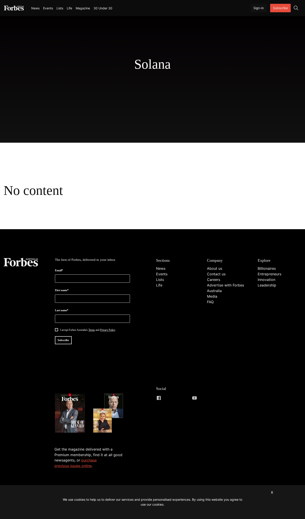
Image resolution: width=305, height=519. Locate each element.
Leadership (267, 285)
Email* (59, 270)
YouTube (194, 398)
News (35, 8)
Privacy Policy (107, 330)
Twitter (185, 398)
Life (69, 8)
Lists (59, 8)
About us (214, 268)
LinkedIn (167, 398)
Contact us (216, 274)
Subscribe (280, 8)
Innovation (266, 279)
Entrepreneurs (269, 274)
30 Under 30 (103, 8)
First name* (62, 290)
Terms (91, 330)
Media (212, 296)
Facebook (158, 398)
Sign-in (258, 8)
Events (48, 8)
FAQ (210, 302)
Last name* (61, 310)
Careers (213, 279)
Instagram (176, 398)
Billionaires (267, 268)
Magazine (83, 8)
